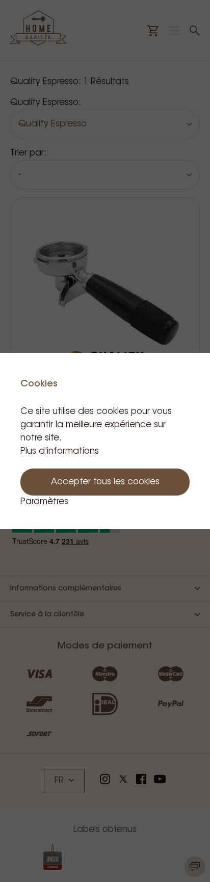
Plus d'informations (59, 451)
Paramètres (44, 502)
